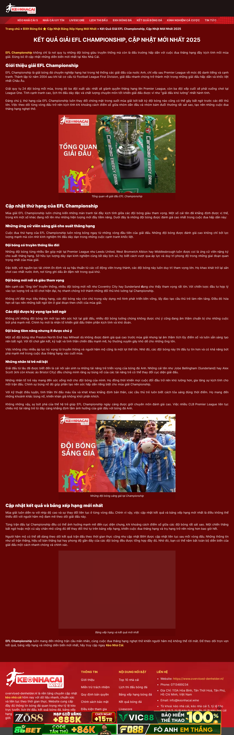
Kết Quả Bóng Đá (149, 20)
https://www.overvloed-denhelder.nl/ (198, 678)
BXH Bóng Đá (122, 20)
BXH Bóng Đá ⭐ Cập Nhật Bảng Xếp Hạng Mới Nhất (60, 29)
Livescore (77, 20)
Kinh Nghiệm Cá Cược (183, 20)
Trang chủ (12, 29)
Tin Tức (210, 20)
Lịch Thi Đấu (98, 20)
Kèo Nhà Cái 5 (28, 20)
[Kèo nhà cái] (20, 8)
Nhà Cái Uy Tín (53, 20)
